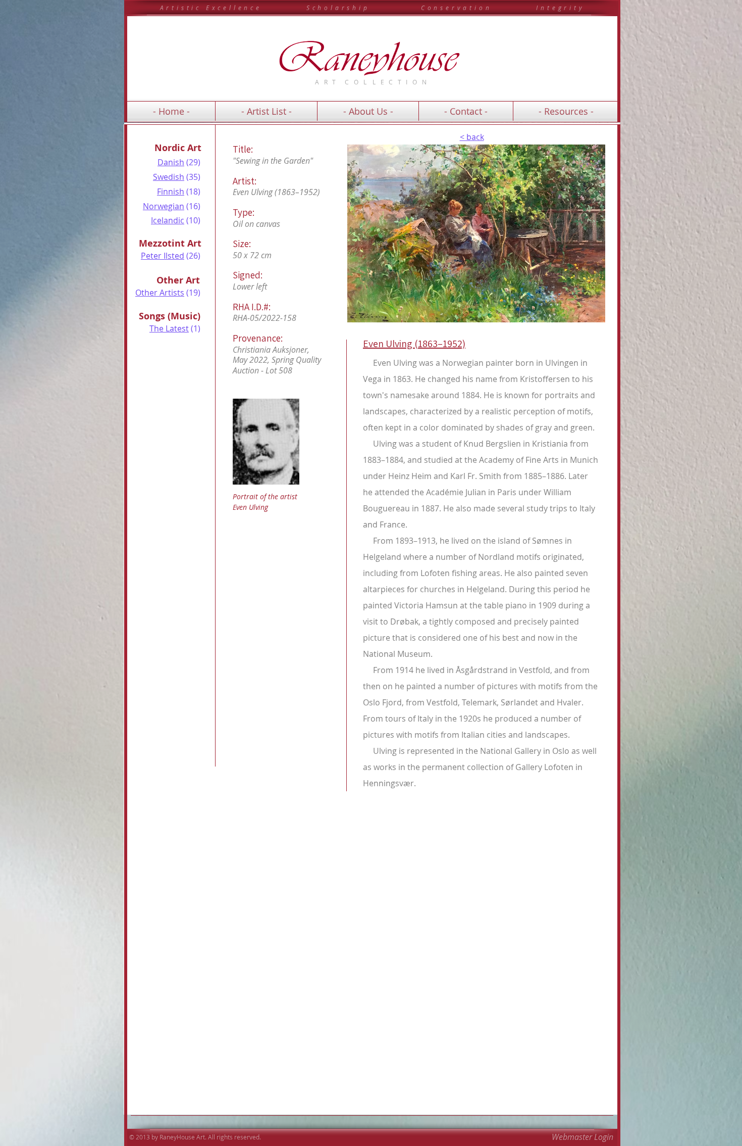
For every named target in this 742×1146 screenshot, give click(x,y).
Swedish (168, 176)
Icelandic (167, 220)
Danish (170, 162)
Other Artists (159, 292)
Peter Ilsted (162, 255)
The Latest (169, 328)
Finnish (170, 191)
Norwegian (163, 206)
